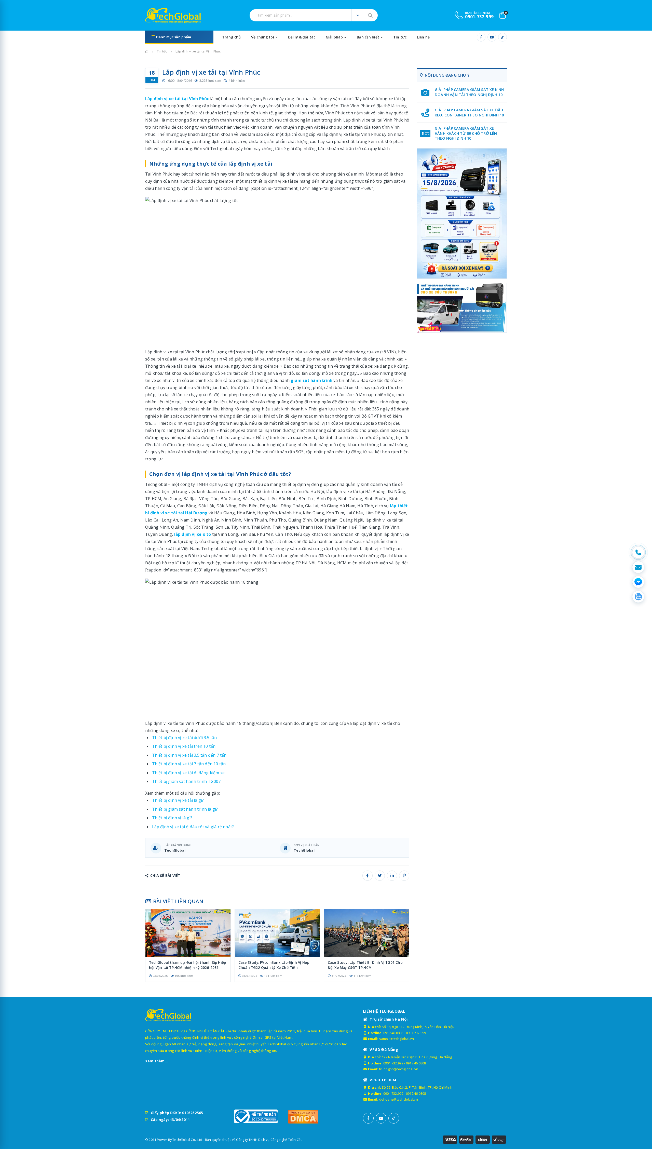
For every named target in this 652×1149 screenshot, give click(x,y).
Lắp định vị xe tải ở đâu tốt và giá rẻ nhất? (193, 827)
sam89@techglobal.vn (396, 1038)
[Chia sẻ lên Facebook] (367, 876)
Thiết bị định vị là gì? (172, 818)
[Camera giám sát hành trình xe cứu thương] (462, 307)
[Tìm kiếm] (371, 15)
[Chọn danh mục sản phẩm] (357, 15)
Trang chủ (231, 37)
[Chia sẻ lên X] (380, 876)
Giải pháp (334, 37)
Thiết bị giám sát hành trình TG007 (186, 781)
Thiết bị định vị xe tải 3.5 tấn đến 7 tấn (189, 755)
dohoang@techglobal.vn (398, 1099)
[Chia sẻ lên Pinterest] (404, 876)
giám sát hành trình (311, 380)
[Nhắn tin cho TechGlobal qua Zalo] (638, 597)
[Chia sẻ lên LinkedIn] (392, 876)
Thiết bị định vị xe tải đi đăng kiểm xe (188, 773)
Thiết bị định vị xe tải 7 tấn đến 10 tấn (189, 764)
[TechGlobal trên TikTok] (502, 37)
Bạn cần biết (368, 37)
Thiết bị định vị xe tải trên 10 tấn (184, 746)
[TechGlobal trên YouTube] (491, 37)
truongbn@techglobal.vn (398, 1069)
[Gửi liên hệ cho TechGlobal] (638, 567)
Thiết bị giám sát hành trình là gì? (185, 809)
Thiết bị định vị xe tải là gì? (178, 800)
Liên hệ (423, 37)
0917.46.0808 (393, 1033)
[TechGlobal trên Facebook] (481, 37)
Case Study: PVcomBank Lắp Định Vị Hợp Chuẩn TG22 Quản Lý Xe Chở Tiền (273, 965)
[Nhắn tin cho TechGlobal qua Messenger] (638, 582)
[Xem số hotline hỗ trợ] (638, 552)
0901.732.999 (416, 1033)
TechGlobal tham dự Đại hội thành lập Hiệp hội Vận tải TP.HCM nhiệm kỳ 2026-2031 (187, 965)
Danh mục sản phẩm (173, 37)
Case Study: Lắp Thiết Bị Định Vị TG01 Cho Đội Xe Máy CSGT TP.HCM (365, 965)
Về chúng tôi (262, 37)
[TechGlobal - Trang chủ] (159, 15)
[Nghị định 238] (462, 214)
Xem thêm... (156, 1061)
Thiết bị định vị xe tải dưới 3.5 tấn (184, 737)
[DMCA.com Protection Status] (312, 1117)
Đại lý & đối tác (301, 37)
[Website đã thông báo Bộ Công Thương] (258, 1116)
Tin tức (399, 37)
